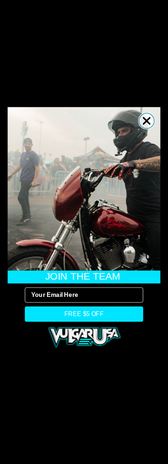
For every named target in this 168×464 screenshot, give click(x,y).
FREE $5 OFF (83, 313)
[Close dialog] (146, 121)
